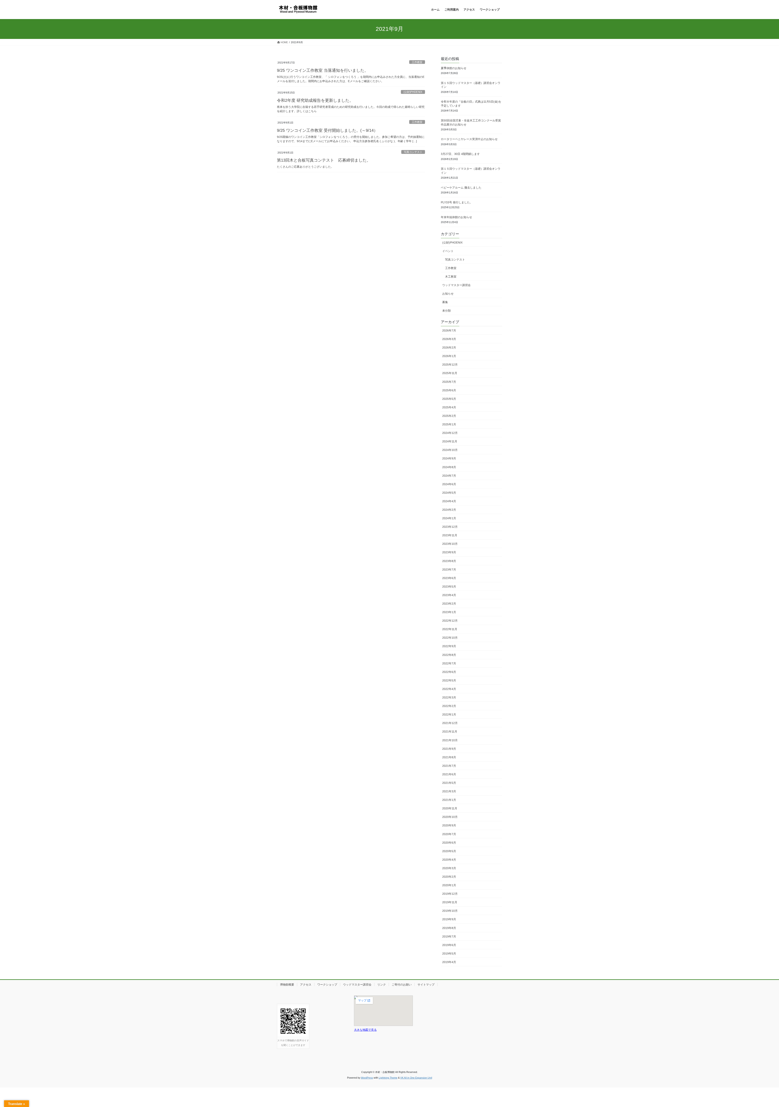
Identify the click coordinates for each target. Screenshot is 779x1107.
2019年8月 (449, 928)
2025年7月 (449, 381)
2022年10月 (450, 637)
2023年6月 (449, 578)
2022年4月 (449, 689)
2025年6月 (449, 390)
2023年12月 (450, 526)
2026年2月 (449, 347)
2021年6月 (449, 774)
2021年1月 (449, 799)
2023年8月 (449, 561)
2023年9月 (449, 552)
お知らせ (448, 293)
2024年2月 (449, 509)
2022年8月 (449, 654)
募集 (445, 302)
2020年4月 (449, 859)
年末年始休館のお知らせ (456, 217)
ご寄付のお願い (402, 984)
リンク (381, 984)
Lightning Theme (388, 1077)
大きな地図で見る (365, 1029)
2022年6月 (449, 672)
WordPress (367, 1077)
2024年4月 (449, 501)
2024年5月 (449, 492)
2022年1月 (449, 714)
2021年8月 (449, 757)
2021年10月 (450, 740)
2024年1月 (449, 518)
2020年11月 (449, 808)
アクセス (305, 984)
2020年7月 (449, 834)
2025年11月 (449, 373)
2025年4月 (449, 407)
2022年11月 (449, 629)
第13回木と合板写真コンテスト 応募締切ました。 (324, 160)
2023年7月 (449, 569)
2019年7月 (449, 936)
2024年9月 (449, 458)
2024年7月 (449, 475)
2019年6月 (449, 945)
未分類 (446, 310)
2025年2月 (449, 415)
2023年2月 (449, 603)
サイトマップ (426, 984)
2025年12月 (450, 364)
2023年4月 (449, 595)
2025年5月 (449, 398)
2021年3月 (449, 791)
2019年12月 (450, 893)
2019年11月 (449, 902)
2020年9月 (449, 825)
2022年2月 (449, 706)
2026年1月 (449, 356)
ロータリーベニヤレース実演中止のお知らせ (469, 139)
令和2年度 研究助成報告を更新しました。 (315, 100)
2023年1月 (449, 612)
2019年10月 (450, 910)
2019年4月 (449, 962)
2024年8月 (449, 467)
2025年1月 (449, 424)
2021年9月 (449, 748)
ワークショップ (327, 984)
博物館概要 (287, 984)
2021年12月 (450, 723)
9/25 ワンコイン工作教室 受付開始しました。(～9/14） (327, 130)
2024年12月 (450, 432)
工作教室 (417, 62)
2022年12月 (450, 620)
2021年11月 (449, 731)
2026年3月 (449, 339)
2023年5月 (449, 586)
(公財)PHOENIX (412, 91)
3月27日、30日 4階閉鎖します (462, 154)
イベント (448, 251)
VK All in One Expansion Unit (416, 1077)
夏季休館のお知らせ (453, 68)
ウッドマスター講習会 (456, 285)
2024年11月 (449, 441)
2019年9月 (449, 919)
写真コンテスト (413, 151)
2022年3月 (449, 697)
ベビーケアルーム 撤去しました (461, 187)
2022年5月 (449, 680)
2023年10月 (450, 543)
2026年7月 (449, 330)
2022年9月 (449, 646)
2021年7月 (449, 765)
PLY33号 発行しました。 (457, 202)
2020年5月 (449, 851)
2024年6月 (449, 484)
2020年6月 (449, 842)
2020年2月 (449, 876)
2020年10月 (450, 816)
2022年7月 (449, 663)
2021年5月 (449, 782)
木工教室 (450, 276)
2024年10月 (450, 450)
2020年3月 (449, 868)
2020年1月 (449, 885)
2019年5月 (449, 953)
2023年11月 (449, 535)
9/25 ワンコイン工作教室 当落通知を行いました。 (322, 70)
